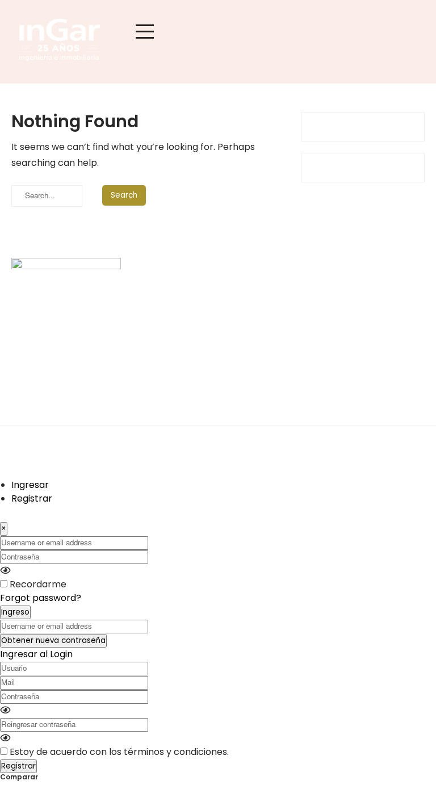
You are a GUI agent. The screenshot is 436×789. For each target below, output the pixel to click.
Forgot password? (40, 597)
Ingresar (30, 484)
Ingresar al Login (36, 654)
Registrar (31, 498)
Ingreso (15, 612)
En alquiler (290, 316)
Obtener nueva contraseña (53, 640)
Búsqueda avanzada (312, 336)
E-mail (154, 357)
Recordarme (38, 584)
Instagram (163, 316)
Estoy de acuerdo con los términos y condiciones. (119, 751)
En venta (287, 295)
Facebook (162, 295)
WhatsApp (163, 336)
